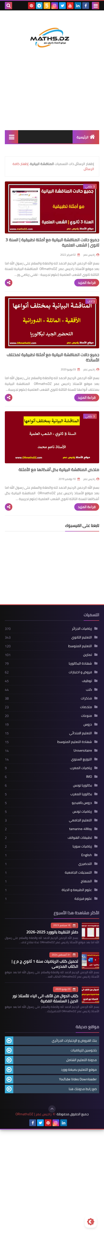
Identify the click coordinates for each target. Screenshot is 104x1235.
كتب (89, 689)
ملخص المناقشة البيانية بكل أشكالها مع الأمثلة (59, 469)
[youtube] (70, 5)
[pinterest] (31, 5)
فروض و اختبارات (80, 672)
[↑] (52, 1109)
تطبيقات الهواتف (80, 837)
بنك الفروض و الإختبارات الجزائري (74, 1040)
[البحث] (8, 5)
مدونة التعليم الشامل (81, 1060)
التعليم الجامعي (80, 820)
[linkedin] (77, 5)
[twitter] (62, 5)
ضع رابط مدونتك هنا (83, 1089)
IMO (89, 776)
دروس (87, 724)
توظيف (87, 681)
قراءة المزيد (87, 282)
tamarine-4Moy (80, 829)
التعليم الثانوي (81, 637)
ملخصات (86, 707)
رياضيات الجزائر (82, 628)
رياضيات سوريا (82, 846)
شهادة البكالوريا (80, 663)
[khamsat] (47, 5)
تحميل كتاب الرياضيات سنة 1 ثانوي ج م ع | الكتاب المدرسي (45, 964)
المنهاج (86, 881)
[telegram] (39, 5)
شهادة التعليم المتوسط (74, 742)
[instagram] (54, 5)
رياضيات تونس (82, 811)
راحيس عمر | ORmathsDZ (33, 1114)
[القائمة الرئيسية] (11, 136)
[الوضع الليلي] (91, 1222)
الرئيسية (83, 137)
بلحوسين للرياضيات (84, 1050)
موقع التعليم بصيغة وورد (79, 1069)
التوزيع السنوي (81, 759)
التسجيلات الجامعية (78, 872)
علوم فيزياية (83, 898)
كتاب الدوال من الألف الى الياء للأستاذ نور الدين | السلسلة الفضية (45, 998)
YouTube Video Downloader (78, 1079)
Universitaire (83, 750)
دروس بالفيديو (82, 803)
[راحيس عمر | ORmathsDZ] (52, 33)
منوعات (86, 715)
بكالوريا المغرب (81, 794)
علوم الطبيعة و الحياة (77, 890)
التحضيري (85, 864)
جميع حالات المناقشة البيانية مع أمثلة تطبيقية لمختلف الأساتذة (53, 357)
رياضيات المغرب (81, 768)
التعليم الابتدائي (80, 733)
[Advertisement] (52, 96)
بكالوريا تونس (82, 785)
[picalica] (71, 1122)
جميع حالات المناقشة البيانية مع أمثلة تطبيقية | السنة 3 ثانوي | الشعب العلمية (52, 242)
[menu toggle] (95, 5)
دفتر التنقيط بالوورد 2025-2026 (52, 932)
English (86, 855)
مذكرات (86, 698)
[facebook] (85, 5)
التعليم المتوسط (80, 646)
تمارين (87, 654)
